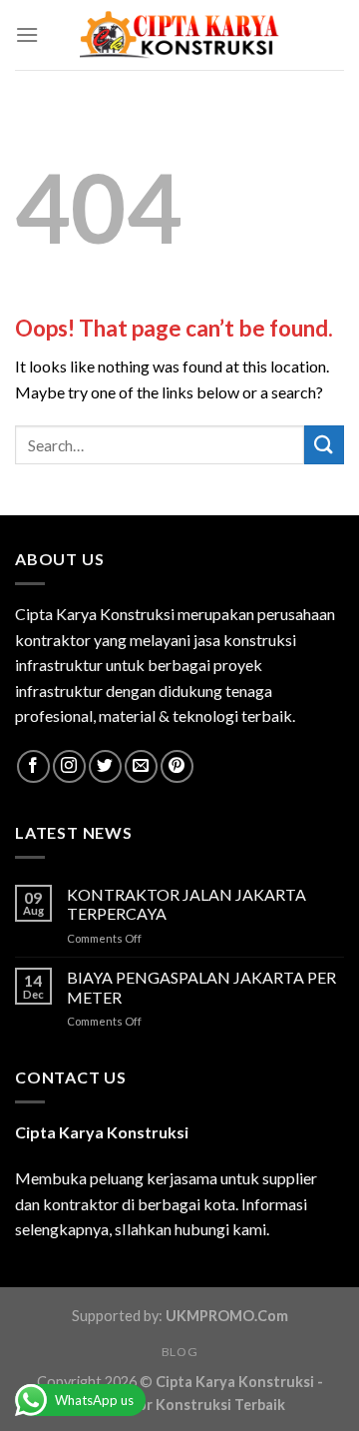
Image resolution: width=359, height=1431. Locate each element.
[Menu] (27, 34)
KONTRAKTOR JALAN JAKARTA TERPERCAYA (186, 904)
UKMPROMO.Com (227, 1315)
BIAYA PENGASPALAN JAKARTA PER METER (201, 987)
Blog (179, 1351)
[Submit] (324, 444)
